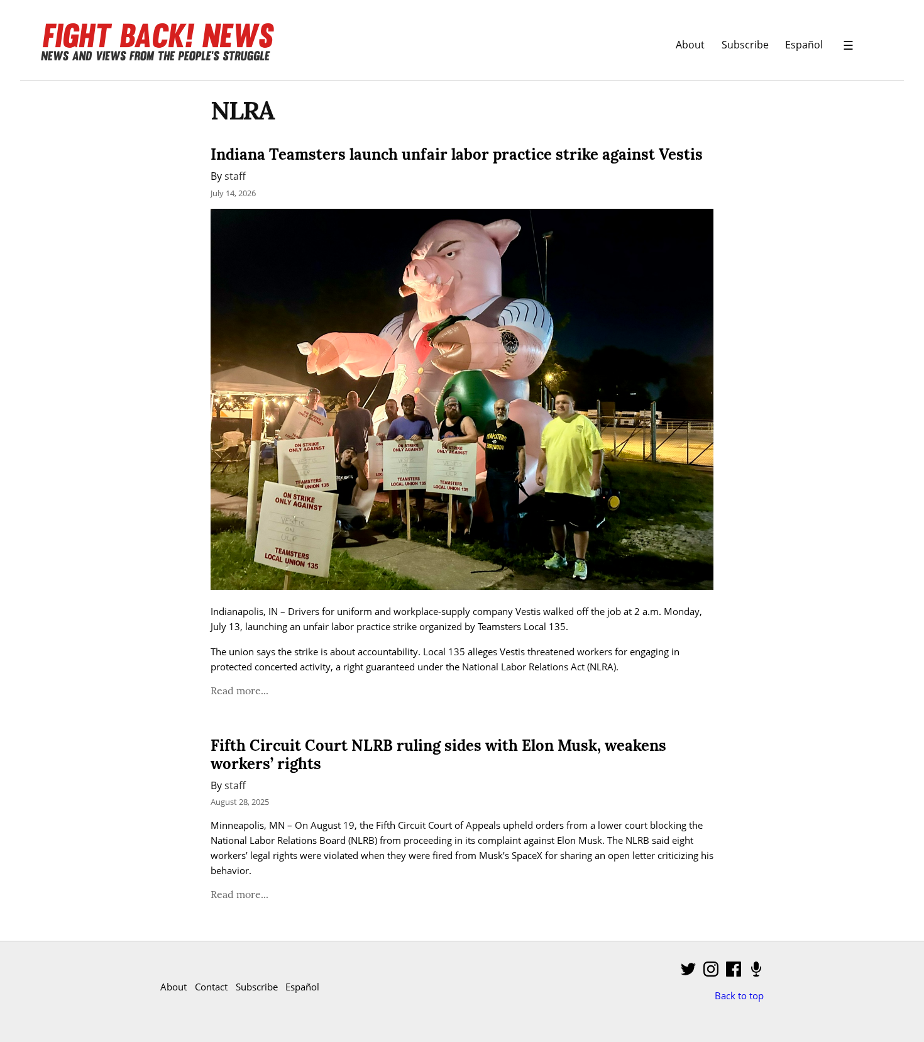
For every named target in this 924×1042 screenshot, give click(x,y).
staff (235, 176)
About (690, 44)
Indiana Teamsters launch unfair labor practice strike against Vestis (457, 154)
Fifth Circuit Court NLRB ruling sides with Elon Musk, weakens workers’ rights (438, 754)
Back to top (739, 995)
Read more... (239, 690)
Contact (211, 986)
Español (804, 44)
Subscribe (745, 44)
